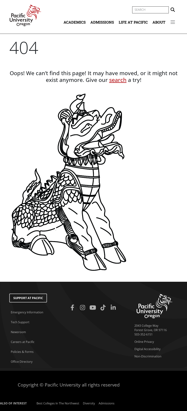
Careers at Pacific (23, 342)
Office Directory (22, 362)
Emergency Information (27, 312)
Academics (75, 22)
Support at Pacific (28, 298)
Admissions (102, 22)
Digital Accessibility (147, 349)
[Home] (25, 15)
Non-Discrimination (147, 356)
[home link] (154, 306)
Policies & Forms (22, 352)
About (158, 22)
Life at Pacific (133, 22)
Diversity (89, 403)
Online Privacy (144, 342)
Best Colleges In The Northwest (58, 403)
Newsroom (18, 332)
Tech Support (20, 322)
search (118, 80)
